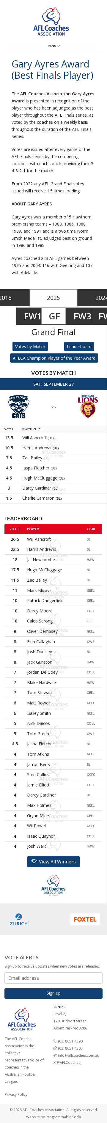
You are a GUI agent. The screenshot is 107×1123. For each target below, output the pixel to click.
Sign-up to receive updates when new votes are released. (52, 966)
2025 (53, 298)
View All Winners (56, 861)
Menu (52, 46)
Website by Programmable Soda (53, 1116)
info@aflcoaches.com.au (78, 1055)
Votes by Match (30, 346)
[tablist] (53, 297)
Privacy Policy (16, 1094)
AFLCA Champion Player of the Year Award (54, 358)
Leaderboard (79, 346)
